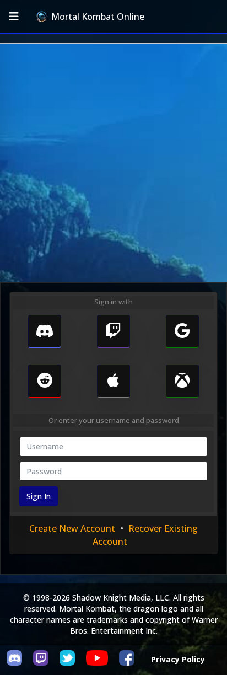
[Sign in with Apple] (113, 381)
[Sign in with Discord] (44, 331)
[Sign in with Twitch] (113, 331)
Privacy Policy (178, 659)
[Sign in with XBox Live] (182, 381)
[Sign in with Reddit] (44, 381)
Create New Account (72, 528)
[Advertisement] (113, 163)
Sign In (38, 496)
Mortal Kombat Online (97, 16)
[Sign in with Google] (182, 331)
